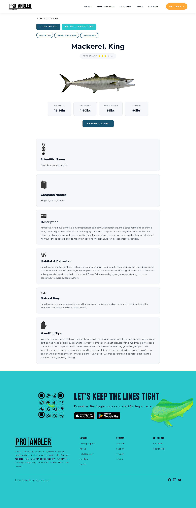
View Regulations (98, 123)
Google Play (159, 448)
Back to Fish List (49, 19)
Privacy (120, 454)
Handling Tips (89, 35)
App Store (158, 443)
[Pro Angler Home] (20, 6)
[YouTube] (179, 480)
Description (45, 35)
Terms (119, 459)
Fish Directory (106, 6)
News (139, 6)
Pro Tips (84, 459)
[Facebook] (169, 480)
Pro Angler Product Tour (79, 27)
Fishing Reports (48, 27)
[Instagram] (174, 480)
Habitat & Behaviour (66, 35)
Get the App (176, 6)
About (88, 6)
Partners (125, 6)
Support (153, 6)
